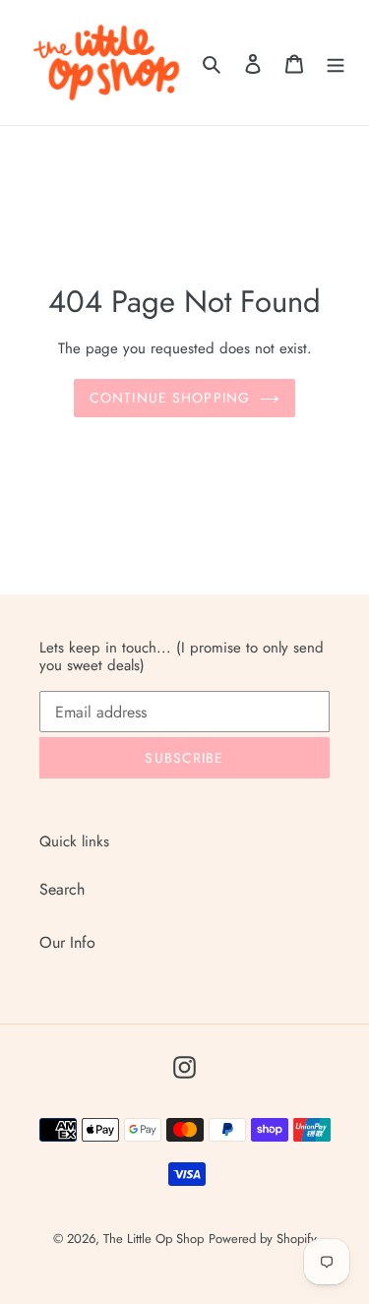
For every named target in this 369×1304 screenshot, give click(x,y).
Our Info (67, 942)
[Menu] (335, 62)
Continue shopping (170, 397)
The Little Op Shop (153, 1238)
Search (62, 889)
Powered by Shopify (263, 1238)
